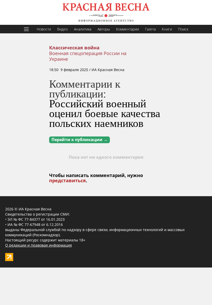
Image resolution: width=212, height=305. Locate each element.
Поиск (183, 29)
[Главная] (106, 12)
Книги (167, 29)
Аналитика (82, 29)
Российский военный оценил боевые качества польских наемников (104, 113)
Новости (44, 29)
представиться (67, 180)
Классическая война (74, 47)
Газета (150, 29)
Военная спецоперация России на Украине (87, 56)
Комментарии (127, 29)
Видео (62, 29)
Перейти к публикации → (79, 140)
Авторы (103, 29)
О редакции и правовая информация (38, 245)
